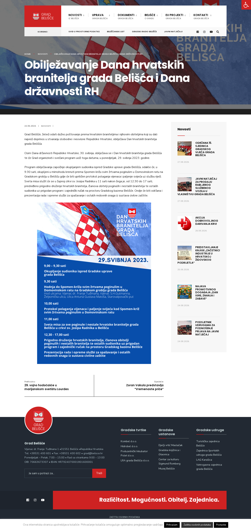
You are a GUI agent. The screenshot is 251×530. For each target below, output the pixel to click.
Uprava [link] (99, 16)
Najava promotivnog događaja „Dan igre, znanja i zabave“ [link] (206, 292)
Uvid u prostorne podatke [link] (84, 31)
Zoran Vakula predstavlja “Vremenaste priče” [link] (145, 385)
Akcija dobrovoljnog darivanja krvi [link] (206, 221)
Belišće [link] (150, 16)
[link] (246, 5)
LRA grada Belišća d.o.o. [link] (135, 460)
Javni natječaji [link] (173, 31)
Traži (99, 473)
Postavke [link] (221, 525)
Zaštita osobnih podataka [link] (124, 517)
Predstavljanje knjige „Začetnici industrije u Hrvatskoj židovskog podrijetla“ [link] (199, 255)
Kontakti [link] (201, 16)
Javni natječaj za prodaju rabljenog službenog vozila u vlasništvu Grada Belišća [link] (197, 186)
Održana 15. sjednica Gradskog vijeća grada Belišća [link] (205, 149)
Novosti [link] (75, 16)
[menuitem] (78, 16)
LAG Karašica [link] (204, 460)
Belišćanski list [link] (116, 31)
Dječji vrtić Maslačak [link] (170, 445)
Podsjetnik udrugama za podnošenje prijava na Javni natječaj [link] (207, 328)
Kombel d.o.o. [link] (129, 441)
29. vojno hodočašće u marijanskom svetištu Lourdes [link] (46, 385)
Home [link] (27, 53)
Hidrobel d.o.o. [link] (129, 446)
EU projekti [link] (174, 16)
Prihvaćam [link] (172, 525)
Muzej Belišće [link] (167, 468)
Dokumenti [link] (126, 16)
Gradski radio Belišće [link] (144, 31)
